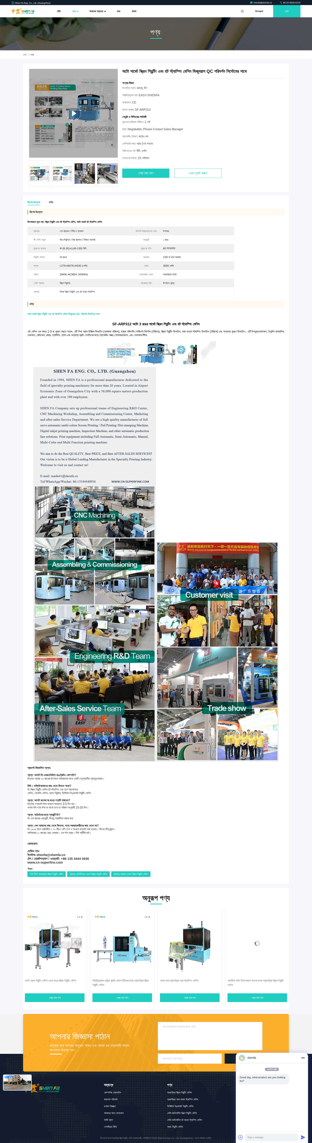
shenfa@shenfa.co (263, 2)
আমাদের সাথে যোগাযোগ (114, 1113)
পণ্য (74, 11)
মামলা (134, 11)
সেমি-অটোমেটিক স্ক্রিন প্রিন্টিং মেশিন (182, 1113)
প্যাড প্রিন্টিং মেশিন (175, 1126)
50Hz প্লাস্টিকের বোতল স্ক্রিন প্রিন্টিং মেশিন (88, 874)
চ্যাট (287, 11)
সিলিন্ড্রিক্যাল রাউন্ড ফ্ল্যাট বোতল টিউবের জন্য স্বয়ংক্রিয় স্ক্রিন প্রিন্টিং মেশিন (38, 982)
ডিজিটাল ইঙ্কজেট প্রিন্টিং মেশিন (180, 1106)
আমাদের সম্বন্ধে (96, 11)
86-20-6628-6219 (291, 2)
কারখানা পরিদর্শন (111, 1099)
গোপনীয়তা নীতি (110, 1126)
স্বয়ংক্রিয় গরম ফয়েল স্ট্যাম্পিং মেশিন (182, 1099)
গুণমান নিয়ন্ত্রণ (110, 1106)
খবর (118, 11)
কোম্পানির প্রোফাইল (112, 1092)
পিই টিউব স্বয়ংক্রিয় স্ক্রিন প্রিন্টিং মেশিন (46, 874)
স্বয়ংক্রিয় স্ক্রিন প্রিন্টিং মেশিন (179, 1092)
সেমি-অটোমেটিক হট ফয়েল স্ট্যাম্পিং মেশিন (184, 1119)
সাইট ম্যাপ (108, 1119)
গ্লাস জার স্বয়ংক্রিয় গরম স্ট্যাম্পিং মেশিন (96, 980)
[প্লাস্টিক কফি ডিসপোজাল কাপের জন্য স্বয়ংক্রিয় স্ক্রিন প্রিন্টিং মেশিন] (175, 943)
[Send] (303, 1137)
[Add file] (240, 1137)
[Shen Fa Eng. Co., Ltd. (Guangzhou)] (23, 11)
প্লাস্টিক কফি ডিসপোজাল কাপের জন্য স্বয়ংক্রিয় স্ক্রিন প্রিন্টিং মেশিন (173, 982)
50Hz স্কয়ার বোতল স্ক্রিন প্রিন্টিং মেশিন (131, 874)
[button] (117, 175)
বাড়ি (59, 11)
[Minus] (303, 1058)
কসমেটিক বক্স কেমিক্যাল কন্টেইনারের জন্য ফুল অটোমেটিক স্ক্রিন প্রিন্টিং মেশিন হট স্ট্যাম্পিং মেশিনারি (241, 982)
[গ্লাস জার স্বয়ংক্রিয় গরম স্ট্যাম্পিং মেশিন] (107, 943)
